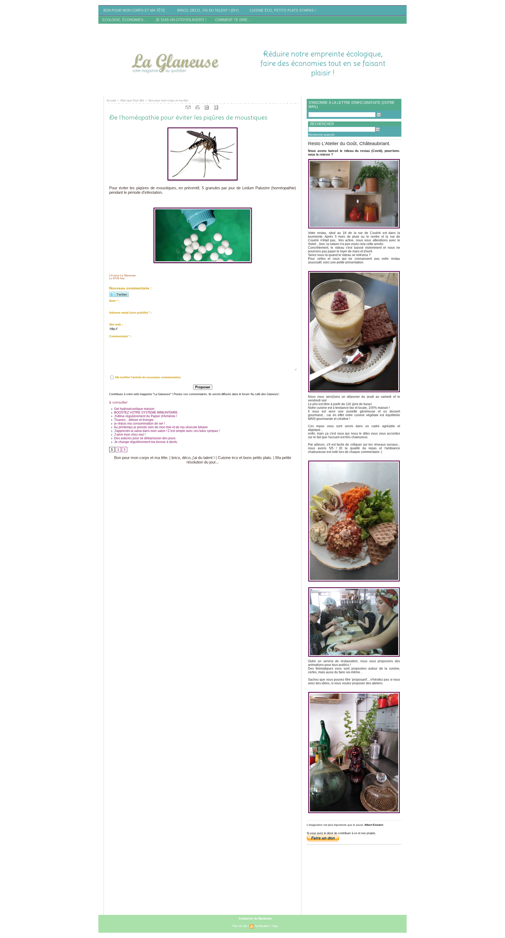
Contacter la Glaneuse (255, 918)
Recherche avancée (322, 134)
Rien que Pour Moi (132, 100)
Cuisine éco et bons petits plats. (245, 457)
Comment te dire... (233, 20)
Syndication (262, 925)
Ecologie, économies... (125, 20)
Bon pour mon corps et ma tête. (135, 10)
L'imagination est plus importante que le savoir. (335, 824)
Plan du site (240, 925)
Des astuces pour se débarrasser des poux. (144, 438)
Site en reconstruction (159, 91)
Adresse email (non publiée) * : (130, 312)
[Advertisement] (345, 32)
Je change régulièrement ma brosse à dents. (145, 442)
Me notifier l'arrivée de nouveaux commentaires (148, 377)
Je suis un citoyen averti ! (181, 20)
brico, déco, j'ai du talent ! (193, 457)
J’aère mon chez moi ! (129, 434)
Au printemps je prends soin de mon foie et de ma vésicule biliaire (160, 427)
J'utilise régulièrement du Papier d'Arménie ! (145, 416)
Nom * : (114, 300)
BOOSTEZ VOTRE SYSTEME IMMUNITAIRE (145, 412)
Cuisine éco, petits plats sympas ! (283, 10)
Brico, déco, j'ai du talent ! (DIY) (208, 10)
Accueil (111, 100)
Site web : (116, 324)
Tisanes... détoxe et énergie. (133, 420)
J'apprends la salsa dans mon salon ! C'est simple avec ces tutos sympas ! (166, 431)
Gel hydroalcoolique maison (133, 409)
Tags (275, 925)
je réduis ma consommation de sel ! (139, 423)
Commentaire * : (120, 336)
